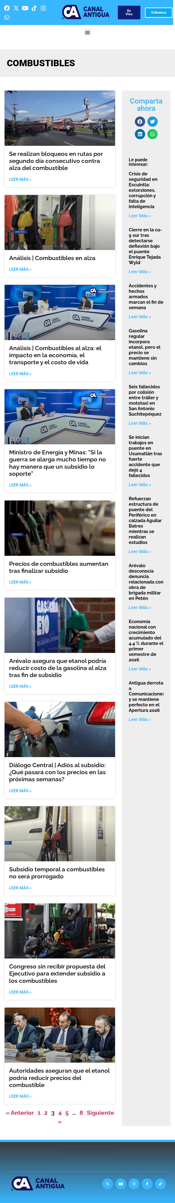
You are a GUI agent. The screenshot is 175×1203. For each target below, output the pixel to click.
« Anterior (20, 1112)
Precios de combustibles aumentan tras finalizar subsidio (58, 567)
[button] (87, 32)
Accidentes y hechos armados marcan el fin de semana (146, 296)
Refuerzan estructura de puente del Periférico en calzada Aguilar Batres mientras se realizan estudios (145, 520)
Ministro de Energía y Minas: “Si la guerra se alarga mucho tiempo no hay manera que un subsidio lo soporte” (57, 463)
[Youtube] (25, 8)
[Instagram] (43, 8)
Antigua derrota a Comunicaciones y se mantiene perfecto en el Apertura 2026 (147, 696)
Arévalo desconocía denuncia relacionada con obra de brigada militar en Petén (146, 582)
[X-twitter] (16, 8)
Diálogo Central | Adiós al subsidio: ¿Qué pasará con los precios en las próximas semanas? (57, 772)
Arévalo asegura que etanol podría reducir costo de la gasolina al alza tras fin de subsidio (57, 667)
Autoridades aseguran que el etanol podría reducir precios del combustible (59, 1077)
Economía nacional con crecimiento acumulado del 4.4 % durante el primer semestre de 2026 (146, 640)
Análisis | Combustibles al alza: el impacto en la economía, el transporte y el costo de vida (55, 355)
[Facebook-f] (147, 1183)
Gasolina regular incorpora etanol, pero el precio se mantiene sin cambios (144, 347)
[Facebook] (6, 8)
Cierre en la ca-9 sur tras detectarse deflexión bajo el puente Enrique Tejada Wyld (145, 246)
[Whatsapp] (6, 17)
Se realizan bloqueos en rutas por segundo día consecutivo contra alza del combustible (56, 160)
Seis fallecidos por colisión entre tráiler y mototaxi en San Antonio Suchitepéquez (145, 400)
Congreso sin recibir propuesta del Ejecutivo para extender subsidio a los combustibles (57, 973)
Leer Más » (20, 179)
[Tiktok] (34, 8)
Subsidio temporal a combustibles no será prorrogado (57, 873)
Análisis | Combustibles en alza (52, 258)
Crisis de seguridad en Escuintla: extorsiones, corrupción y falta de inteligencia (143, 190)
